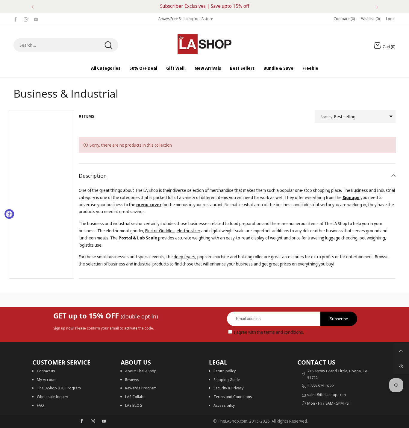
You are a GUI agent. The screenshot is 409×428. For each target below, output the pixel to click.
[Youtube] (36, 19)
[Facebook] (15, 19)
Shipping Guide (226, 379)
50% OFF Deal (143, 68)
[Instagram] (26, 19)
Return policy (224, 371)
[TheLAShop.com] (204, 44)
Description (93, 176)
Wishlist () (370, 18)
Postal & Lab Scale (138, 238)
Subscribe (338, 318)
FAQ (40, 405)
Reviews (132, 379)
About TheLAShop (141, 371)
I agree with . (269, 332)
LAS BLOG (133, 405)
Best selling (338, 116)
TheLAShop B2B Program (59, 388)
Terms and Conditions (232, 396)
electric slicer (188, 230)
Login (391, 18)
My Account (47, 379)
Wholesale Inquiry (52, 396)
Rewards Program (141, 388)
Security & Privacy (228, 388)
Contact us (46, 371)
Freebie (310, 68)
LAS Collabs (135, 396)
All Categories (105, 68)
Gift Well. (176, 68)
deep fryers (184, 256)
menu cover (148, 204)
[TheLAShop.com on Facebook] (81, 421)
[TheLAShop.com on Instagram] (92, 421)
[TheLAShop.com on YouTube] (103, 421)
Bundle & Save (278, 68)
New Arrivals (208, 68)
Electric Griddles (160, 230)
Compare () (344, 18)
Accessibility (224, 405)
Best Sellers (242, 68)
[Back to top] (401, 351)
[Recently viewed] (401, 366)
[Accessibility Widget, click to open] (9, 214)
